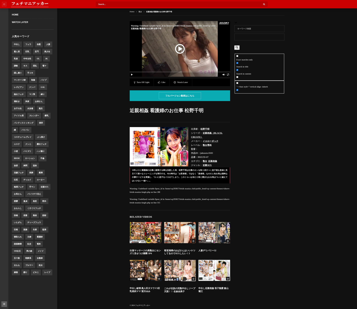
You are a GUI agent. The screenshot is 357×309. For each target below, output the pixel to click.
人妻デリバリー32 (207, 250)
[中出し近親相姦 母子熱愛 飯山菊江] (214, 270)
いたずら (18, 222)
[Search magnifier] (237, 47)
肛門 (37, 52)
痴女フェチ (19, 94)
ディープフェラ (34, 222)
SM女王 (17, 251)
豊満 (41, 173)
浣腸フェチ (19, 173)
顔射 (44, 215)
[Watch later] (4, 304)
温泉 (35, 166)
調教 (16, 66)
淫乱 (35, 66)
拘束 (27, 101)
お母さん (18, 194)
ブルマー (29, 265)
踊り (25, 272)
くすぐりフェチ (34, 208)
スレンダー (34, 116)
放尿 (16, 166)
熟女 (140, 12)
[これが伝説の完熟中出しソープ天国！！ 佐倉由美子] (180, 270)
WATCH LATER (20, 22)
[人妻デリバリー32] (214, 232)
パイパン (25, 130)
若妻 (25, 215)
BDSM (17, 158)
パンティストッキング (23, 123)
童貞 (25, 201)
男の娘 (29, 251)
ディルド (27, 180)
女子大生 (18, 108)
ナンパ (32, 87)
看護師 (40, 237)
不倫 (42, 158)
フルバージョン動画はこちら (179, 96)
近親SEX (44, 187)
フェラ (28, 44)
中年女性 (27, 59)
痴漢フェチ (19, 187)
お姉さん (39, 101)
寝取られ (18, 237)
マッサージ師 (20, 80)
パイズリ (27, 151)
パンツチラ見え (34, 194)
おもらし (18, 208)
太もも (17, 265)
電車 (39, 244)
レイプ (47, 272)
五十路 (17, 258)
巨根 (16, 230)
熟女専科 (207, 145)
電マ (44, 66)
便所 (41, 123)
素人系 (17, 52)
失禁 (35, 230)
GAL (43, 87)
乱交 (29, 244)
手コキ (30, 73)
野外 (44, 201)
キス (25, 66)
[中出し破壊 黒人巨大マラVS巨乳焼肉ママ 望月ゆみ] (145, 270)
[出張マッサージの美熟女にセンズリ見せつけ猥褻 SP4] (145, 232)
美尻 (35, 201)
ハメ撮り (41, 151)
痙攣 (16, 201)
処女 (41, 265)
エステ (17, 144)
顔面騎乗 (18, 244)
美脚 (31, 173)
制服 (33, 80)
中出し (17, 44)
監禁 (44, 230)
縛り (43, 94)
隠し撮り (18, 73)
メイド (41, 251)
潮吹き (17, 101)
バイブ (44, 80)
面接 (25, 230)
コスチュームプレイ (23, 137)
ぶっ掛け (41, 137)
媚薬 (16, 272)
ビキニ (36, 272)
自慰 (39, 44)
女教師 (40, 258)
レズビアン (19, 87)
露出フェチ (42, 144)
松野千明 (205, 129)
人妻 (48, 44)
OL (38, 59)
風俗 (35, 215)
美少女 (47, 52)
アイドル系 (19, 116)
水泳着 (30, 108)
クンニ (28, 144)
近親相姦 (212, 161)
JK (46, 59)
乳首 (16, 59)
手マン (32, 187)
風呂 (41, 108)
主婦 (29, 237)
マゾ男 (32, 94)
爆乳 (47, 116)
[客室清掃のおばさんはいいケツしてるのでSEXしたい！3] (180, 232)
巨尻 (16, 180)
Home (15, 15)
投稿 (16, 215)
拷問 (25, 166)
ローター (41, 180)
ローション (30, 158)
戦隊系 (28, 258)
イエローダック (210, 141)
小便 (16, 151)
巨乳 (27, 52)
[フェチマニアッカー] (29, 4)
